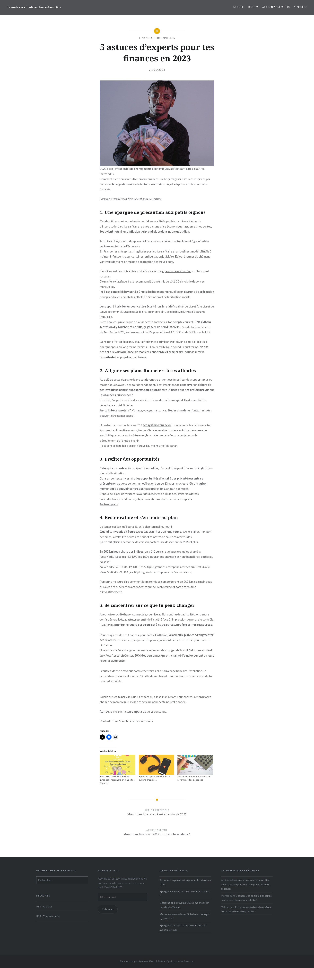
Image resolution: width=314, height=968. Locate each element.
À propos (300, 7)
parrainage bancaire (174, 671)
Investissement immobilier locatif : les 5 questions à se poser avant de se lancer (245, 884)
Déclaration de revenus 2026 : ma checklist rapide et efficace (184, 904)
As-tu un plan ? (109, 504)
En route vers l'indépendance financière (34, 7)
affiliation (196, 671)
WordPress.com (186, 961)
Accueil (238, 7)
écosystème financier (157, 425)
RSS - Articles (44, 906)
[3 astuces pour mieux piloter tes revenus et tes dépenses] (195, 765)
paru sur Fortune (151, 199)
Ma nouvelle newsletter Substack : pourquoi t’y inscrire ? (184, 916)
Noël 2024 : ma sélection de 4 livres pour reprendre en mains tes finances (117, 779)
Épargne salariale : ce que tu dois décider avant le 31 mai (183, 927)
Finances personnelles (157, 37)
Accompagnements (276, 7)
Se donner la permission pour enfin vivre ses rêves (185, 882)
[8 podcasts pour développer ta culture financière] (156, 765)
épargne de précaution (176, 271)
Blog (252, 7)
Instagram (129, 711)
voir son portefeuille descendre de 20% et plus (168, 542)
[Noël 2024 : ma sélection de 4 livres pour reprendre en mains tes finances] (117, 765)
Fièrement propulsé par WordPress (138, 961)
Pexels (149, 721)
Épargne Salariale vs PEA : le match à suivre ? (184, 893)
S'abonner (108, 909)
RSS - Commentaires (48, 916)
